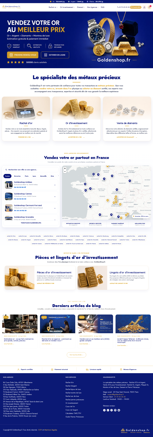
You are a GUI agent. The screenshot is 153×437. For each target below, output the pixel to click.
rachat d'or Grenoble (92, 240)
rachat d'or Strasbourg (103, 236)
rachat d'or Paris (11, 236)
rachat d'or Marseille (35, 236)
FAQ (102, 7)
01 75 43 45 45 (124, 7)
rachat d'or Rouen (116, 243)
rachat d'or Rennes (13, 240)
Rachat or (53, 7)
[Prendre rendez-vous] (22, 55)
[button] (116, 196)
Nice (52, 176)
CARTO (149, 219)
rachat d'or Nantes (75, 236)
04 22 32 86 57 (20, 187)
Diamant (80, 7)
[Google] (108, 410)
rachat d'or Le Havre (39, 240)
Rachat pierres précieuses (75, 399)
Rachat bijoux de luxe (73, 389)
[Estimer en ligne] (55, 55)
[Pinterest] (111, 410)
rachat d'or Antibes (104, 243)
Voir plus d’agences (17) (31, 223)
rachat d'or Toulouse (88, 236)
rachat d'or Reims (52, 240)
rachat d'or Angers (26, 240)
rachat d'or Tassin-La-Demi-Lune (74, 243)
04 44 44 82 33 (20, 211)
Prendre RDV (136, 7)
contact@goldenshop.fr (115, 394)
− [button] (65, 171)
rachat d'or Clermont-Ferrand (109, 240)
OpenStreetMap (144, 219)
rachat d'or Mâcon (48, 236)
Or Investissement (67, 7)
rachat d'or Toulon (124, 240)
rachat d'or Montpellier (117, 236)
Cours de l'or (70, 406)
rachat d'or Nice (131, 236)
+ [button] (65, 168)
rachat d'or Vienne (91, 243)
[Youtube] (119, 410)
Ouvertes (17, 176)
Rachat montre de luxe (73, 393)
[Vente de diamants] (127, 108)
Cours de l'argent (72, 410)
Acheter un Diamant (127, 137)
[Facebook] (104, 410)
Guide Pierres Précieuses (75, 417)
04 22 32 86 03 (20, 199)
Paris (26, 176)
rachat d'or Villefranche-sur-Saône (54, 243)
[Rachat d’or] (26, 108)
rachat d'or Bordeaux (61, 236)
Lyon (34, 176)
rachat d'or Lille (142, 236)
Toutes (7, 176)
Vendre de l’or (26, 137)
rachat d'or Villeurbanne (138, 240)
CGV (40, 430)
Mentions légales (50, 430)
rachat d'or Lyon (23, 236)
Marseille (43, 176)
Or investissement (72, 403)
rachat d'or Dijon (79, 240)
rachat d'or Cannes (37, 243)
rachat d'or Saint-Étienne (66, 240)
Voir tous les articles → (76, 355)
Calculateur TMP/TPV (73, 413)
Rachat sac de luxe (72, 396)
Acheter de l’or (76, 137)
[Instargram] (115, 410)
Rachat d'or (70, 382)
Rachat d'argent (71, 386)
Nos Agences (92, 7)
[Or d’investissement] (76, 108)
